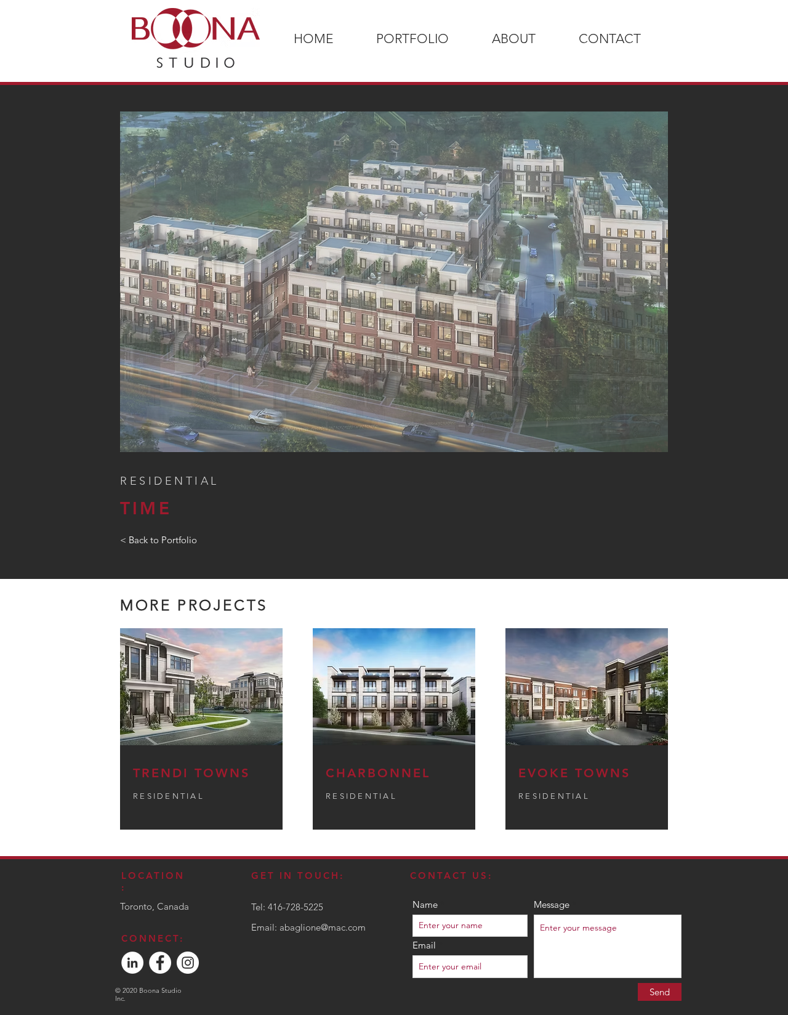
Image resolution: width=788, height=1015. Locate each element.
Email (424, 945)
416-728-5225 (295, 907)
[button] (394, 281)
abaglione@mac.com (322, 927)
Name (425, 904)
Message (551, 904)
